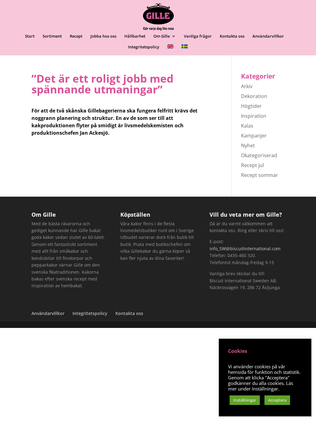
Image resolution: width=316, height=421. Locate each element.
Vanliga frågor (198, 36)
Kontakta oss (232, 36)
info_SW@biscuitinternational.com (245, 248)
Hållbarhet (134, 36)
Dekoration (254, 96)
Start (30, 36)
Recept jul (252, 165)
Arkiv (246, 86)
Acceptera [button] (277, 400)
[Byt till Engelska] (170, 49)
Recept (76, 36)
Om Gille (161, 36)
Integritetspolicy (143, 47)
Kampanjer (254, 135)
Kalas (247, 125)
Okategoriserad (259, 155)
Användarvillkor (268, 36)
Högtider (251, 106)
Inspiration (253, 115)
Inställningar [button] (244, 400)
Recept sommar (259, 175)
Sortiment (52, 36)
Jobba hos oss (103, 36)
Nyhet (248, 145)
